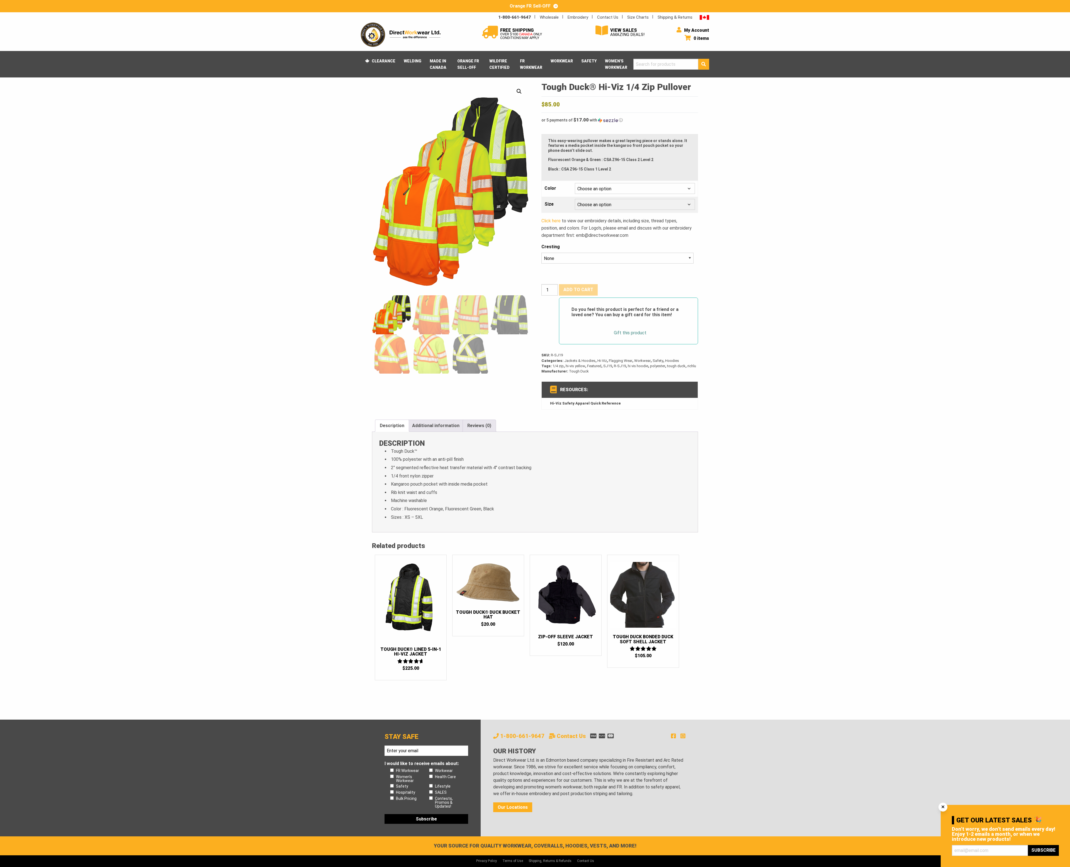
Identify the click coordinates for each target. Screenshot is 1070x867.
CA (704, 17)
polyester (657, 366)
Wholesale (549, 17)
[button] (519, 91)
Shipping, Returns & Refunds (550, 861)
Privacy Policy (486, 861)
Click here (551, 220)
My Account (696, 30)
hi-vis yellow (575, 366)
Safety (589, 61)
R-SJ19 (620, 366)
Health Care (445, 777)
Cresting (550, 246)
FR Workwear (531, 64)
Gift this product (630, 333)
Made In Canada (438, 64)
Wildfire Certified (499, 64)
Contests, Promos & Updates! (444, 802)
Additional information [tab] (435, 425)
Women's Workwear (616, 64)
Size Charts (638, 17)
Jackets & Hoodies (579, 361)
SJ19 (607, 366)
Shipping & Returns (675, 17)
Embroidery (578, 17)
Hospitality (405, 792)
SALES (441, 792)
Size (549, 204)
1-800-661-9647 (514, 17)
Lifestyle (443, 786)
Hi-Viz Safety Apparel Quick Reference (585, 403)
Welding (412, 61)
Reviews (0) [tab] (479, 425)
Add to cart (578, 289)
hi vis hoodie (638, 366)
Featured (594, 366)
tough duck (676, 366)
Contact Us (607, 17)
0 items (700, 38)
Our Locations (513, 807)
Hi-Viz (602, 361)
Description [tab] (392, 425)
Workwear (562, 61)
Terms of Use (512, 861)
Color (550, 188)
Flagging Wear (620, 361)
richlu (691, 366)
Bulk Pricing (406, 798)
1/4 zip (558, 366)
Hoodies (672, 361)
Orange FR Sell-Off (468, 64)
